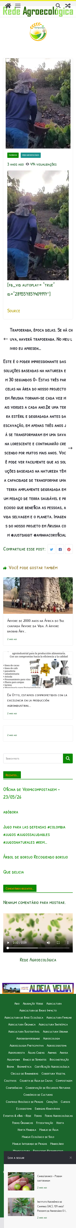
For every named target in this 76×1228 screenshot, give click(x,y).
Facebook (13, 155)
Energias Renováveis (47, 1108)
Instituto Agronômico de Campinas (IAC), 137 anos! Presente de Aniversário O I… (52, 1206)
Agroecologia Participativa (27, 1045)
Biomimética (24, 1066)
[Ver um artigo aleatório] (68, 6)
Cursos (65, 1101)
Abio (17, 1003)
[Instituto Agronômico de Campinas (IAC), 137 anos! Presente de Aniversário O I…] (21, 1202)
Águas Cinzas (36, 1052)
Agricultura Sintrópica (53, 1024)
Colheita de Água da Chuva (36, 1080)
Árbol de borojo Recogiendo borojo (35, 856)
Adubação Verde (33, 1003)
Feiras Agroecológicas (59, 1115)
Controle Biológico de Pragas (24, 1101)
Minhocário (57, 1143)
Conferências (14, 1087)
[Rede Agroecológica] (8, 6)
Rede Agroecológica (30, 155)
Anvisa (64, 1052)
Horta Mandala (27, 1129)
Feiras (38, 1115)
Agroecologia (51, 1038)
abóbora (10, 811)
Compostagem (64, 1080)
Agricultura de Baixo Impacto (38, 1010)
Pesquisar (68, 758)
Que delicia (13, 871)
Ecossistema (24, 1108)
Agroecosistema (56, 1045)
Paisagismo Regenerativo (48, 1150)
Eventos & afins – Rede (17, 1115)
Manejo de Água (48, 1129)
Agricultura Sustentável (24, 1031)
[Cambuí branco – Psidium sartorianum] (21, 1176)
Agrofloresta (16, 1052)
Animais (52, 1052)
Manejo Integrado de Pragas (29, 1143)
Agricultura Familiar (59, 1017)
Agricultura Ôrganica (21, 1024)
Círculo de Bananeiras (24, 1073)
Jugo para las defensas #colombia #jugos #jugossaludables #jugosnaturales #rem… (34, 834)
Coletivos (10, 1080)
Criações (52, 1101)
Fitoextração (44, 1122)
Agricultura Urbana (55, 1031)
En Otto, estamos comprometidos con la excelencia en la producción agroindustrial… (37, 700)
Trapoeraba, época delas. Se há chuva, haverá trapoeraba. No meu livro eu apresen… (41, 338)
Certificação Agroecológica (52, 1066)
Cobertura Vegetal (53, 1073)
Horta (60, 1122)
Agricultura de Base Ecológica (23, 1017)
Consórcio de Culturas (38, 1094)
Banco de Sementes (34, 1059)
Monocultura (21, 1150)
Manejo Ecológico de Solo (38, 1136)
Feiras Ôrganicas (22, 1122)
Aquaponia (13, 1059)
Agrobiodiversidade (28, 1038)
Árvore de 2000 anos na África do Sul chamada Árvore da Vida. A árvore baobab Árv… (35, 626)
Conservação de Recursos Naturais (48, 1087)
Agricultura (54, 1003)
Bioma (10, 1066)
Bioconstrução (59, 1059)
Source (13, 310)
